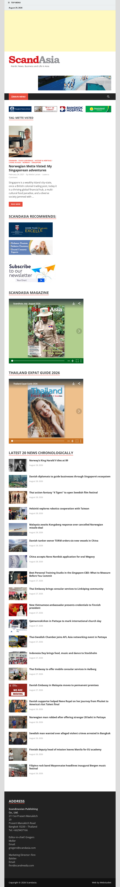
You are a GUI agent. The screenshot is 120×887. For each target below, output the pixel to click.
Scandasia (31, 882)
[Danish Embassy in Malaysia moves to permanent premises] (18, 685)
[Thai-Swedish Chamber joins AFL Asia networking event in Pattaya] (18, 637)
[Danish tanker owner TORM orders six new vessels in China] (18, 541)
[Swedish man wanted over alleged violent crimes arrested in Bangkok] (18, 733)
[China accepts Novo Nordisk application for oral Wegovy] (18, 557)
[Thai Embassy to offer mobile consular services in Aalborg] (18, 669)
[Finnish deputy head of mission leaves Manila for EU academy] (18, 749)
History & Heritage (43, 160)
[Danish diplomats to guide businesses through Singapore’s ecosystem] (18, 476)
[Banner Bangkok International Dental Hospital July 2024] (31, 254)
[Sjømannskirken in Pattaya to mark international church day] (18, 621)
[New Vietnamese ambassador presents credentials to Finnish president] (18, 605)
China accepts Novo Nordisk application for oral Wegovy (62, 556)
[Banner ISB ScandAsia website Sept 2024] (74, 89)
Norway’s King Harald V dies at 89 (48, 460)
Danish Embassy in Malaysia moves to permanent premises (64, 685)
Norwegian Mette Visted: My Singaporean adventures (30, 168)
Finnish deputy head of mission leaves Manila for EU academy (65, 749)
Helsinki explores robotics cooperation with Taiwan (59, 508)
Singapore (36, 162)
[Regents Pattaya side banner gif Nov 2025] (31, 236)
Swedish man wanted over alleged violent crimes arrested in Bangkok (69, 733)
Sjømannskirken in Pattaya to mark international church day (65, 621)
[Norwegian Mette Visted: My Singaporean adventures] (33, 142)
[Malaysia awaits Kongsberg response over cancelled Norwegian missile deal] (18, 525)
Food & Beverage (25, 160)
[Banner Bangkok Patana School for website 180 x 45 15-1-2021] (20, 111)
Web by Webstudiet (101, 882)
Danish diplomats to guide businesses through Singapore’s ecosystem (69, 476)
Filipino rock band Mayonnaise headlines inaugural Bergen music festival (67, 767)
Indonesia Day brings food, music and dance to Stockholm (63, 653)
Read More (14, 203)
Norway (26, 162)
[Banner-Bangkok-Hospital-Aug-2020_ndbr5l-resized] (71, 111)
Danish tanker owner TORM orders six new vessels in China (63, 540)
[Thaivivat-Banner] (98, 111)
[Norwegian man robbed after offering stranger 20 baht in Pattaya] (18, 717)
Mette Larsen (34, 174)
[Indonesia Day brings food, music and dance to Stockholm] (18, 653)
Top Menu (16, 2)
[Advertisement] (60, 31)
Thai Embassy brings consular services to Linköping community (66, 588)
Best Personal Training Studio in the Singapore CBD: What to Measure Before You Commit (69, 574)
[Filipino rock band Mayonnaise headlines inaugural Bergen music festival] (18, 765)
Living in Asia (15, 162)
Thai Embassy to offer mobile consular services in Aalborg (62, 669)
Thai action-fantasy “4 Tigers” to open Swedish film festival (63, 492)
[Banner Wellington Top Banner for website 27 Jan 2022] (45, 111)
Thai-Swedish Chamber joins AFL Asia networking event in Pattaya (68, 637)
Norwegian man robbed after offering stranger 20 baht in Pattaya (67, 717)
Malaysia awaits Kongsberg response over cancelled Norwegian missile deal (66, 526)
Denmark (13, 160)
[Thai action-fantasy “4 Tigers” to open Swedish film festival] (18, 492)
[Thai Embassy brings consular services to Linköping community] (18, 589)
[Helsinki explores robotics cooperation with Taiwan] (18, 508)
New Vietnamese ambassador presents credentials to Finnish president (65, 606)
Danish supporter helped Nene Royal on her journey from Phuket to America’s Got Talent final (68, 703)
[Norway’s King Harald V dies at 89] (18, 460)
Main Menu (19, 96)
